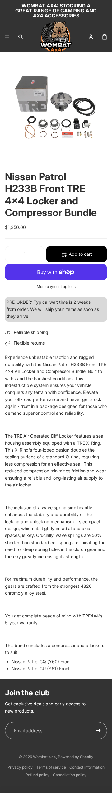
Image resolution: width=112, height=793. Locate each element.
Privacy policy (20, 767)
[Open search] (20, 37)
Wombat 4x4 (44, 756)
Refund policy (37, 774)
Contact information (87, 767)
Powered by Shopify (75, 756)
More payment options (56, 286)
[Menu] (7, 37)
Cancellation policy (69, 774)
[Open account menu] (91, 37)
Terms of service (51, 767)
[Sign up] (98, 731)
